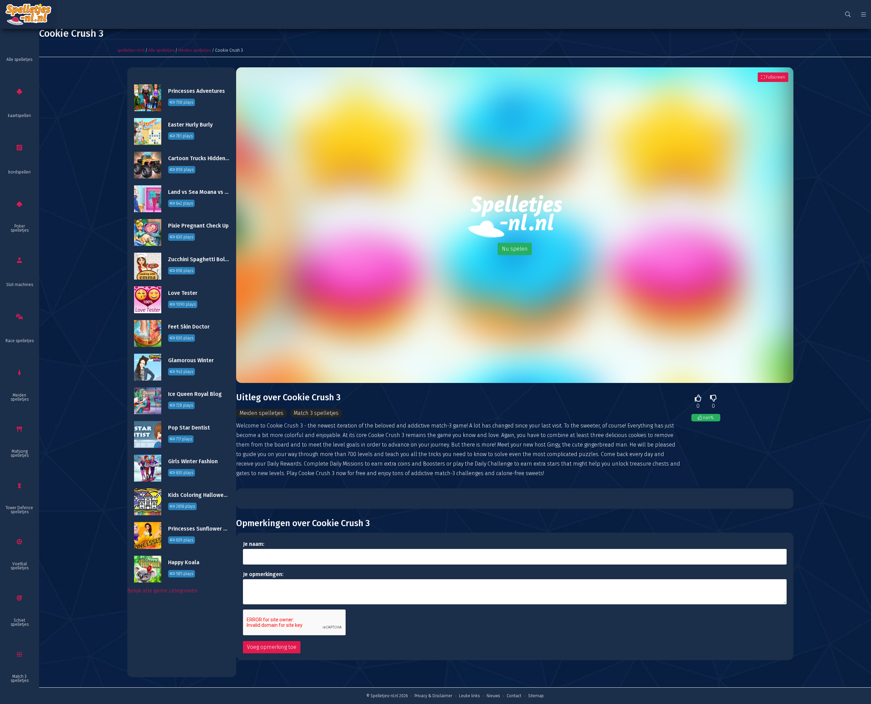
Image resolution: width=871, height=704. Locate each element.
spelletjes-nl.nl (130, 50)
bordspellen (19, 172)
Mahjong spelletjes (20, 453)
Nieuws (493, 695)
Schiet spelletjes (20, 622)
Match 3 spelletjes (20, 678)
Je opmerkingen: (263, 574)
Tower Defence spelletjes (19, 509)
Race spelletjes (19, 340)
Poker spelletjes (20, 228)
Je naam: (253, 544)
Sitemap (536, 695)
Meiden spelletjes (20, 397)
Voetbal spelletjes (20, 565)
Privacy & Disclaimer (433, 695)
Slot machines (19, 284)
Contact (514, 695)
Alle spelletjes (19, 59)
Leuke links (469, 695)
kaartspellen (19, 115)
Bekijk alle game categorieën (162, 590)
